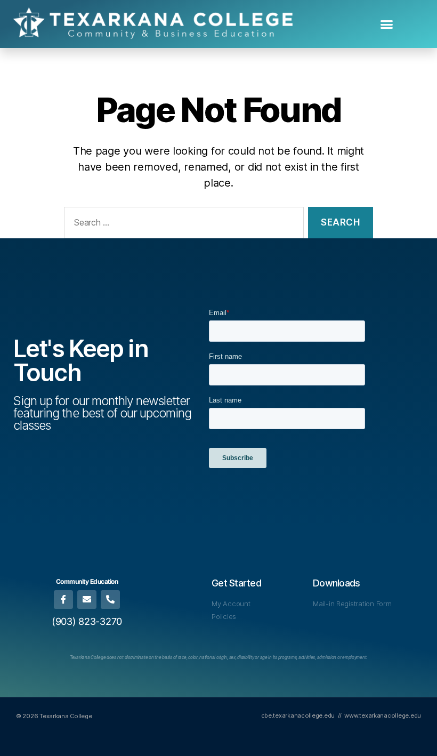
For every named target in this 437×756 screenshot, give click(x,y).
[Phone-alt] (110, 599)
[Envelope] (86, 599)
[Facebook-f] (63, 599)
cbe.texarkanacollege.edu (298, 715)
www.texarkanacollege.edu (382, 715)
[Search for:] (182, 225)
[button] (386, 24)
